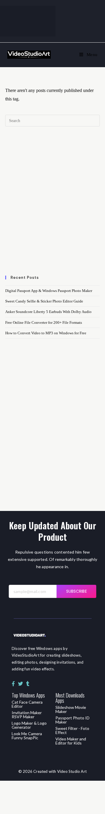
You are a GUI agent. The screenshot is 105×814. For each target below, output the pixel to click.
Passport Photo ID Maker (72, 719)
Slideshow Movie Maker (70, 709)
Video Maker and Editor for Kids (70, 740)
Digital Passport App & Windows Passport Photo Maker (48, 290)
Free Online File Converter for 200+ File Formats (43, 322)
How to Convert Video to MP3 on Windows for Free (45, 333)
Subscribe (76, 591)
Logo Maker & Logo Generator (29, 725)
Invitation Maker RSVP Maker (27, 714)
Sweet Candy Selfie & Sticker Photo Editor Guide (44, 301)
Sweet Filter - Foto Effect (72, 730)
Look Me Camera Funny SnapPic (27, 735)
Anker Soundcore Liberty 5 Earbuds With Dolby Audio (48, 311)
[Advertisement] (52, 204)
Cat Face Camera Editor (27, 704)
